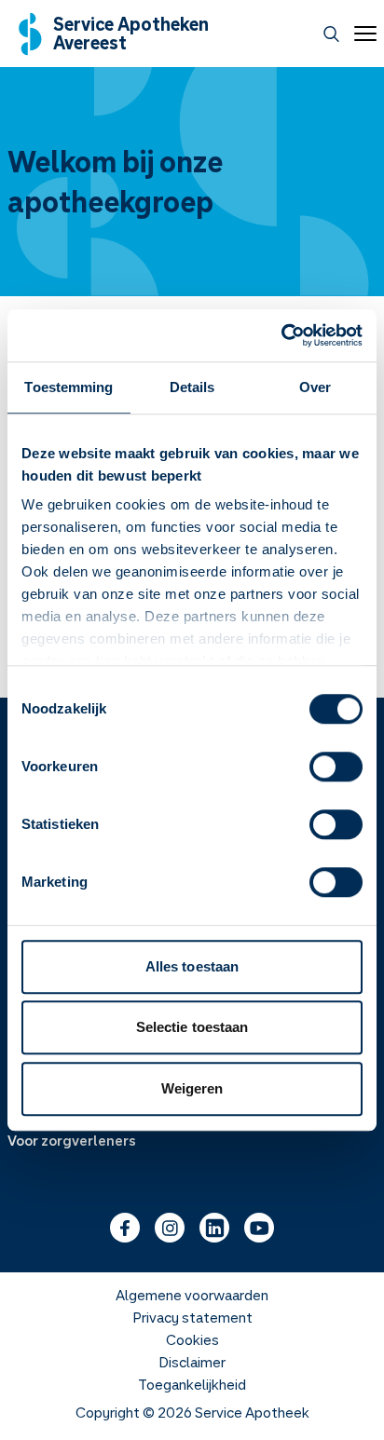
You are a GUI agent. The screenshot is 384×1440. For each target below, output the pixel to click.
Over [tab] (315, 387)
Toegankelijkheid (192, 1384)
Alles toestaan (192, 966)
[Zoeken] (331, 34)
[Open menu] (361, 33)
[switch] (336, 766)
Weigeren (192, 1088)
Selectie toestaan (192, 1027)
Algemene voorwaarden (192, 1294)
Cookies (192, 1339)
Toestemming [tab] (68, 387)
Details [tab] (192, 387)
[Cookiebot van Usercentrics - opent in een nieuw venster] (281, 335)
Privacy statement (192, 1317)
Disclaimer (192, 1361)
